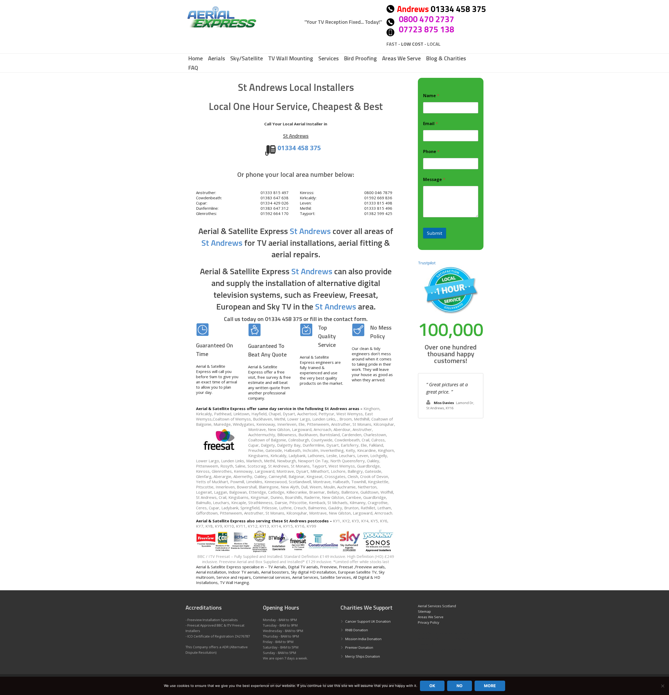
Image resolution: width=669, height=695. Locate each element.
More (490, 685)
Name (431, 95)
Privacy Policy (428, 622)
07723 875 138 (426, 29)
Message (434, 179)
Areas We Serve (430, 617)
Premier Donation (359, 647)
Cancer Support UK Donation (368, 621)
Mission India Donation (363, 638)
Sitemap (424, 611)
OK (432, 685)
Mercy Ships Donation (362, 656)
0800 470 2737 (426, 19)
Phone (431, 151)
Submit (434, 233)
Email (430, 123)
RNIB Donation (356, 630)
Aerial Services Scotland (437, 606)
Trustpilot (427, 262)
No (460, 685)
